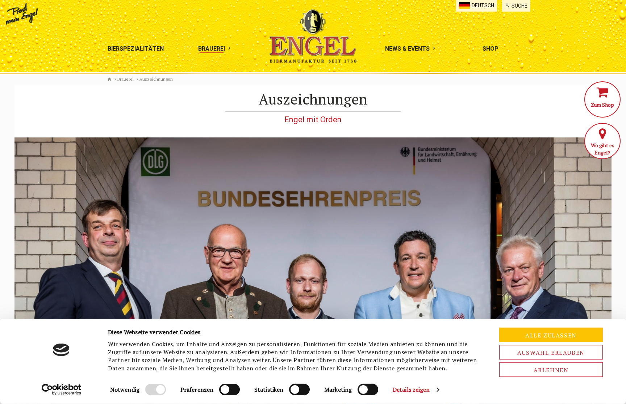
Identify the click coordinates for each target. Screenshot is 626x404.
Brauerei (125, 79)
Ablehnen (551, 370)
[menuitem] (516, 6)
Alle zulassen (551, 335)
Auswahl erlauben (551, 353)
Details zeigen (411, 390)
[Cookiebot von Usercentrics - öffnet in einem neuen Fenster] (61, 389)
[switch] (229, 389)
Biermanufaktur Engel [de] (109, 79)
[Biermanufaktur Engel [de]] (313, 36)
